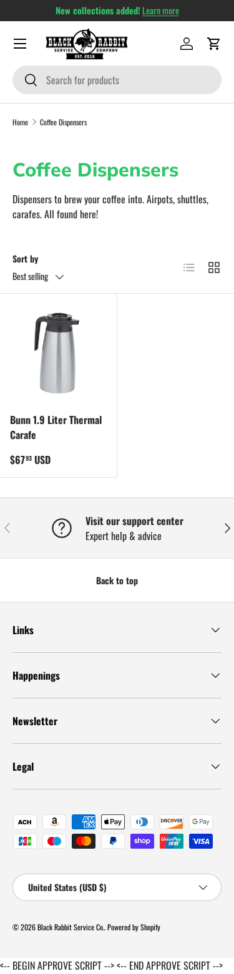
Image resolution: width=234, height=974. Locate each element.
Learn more (160, 10)
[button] (214, 43)
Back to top (117, 580)
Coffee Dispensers (63, 122)
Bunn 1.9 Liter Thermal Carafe (56, 427)
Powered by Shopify (133, 927)
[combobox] (117, 79)
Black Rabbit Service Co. (70, 927)
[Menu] (20, 43)
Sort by (25, 258)
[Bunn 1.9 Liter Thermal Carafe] (58, 352)
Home (20, 122)
